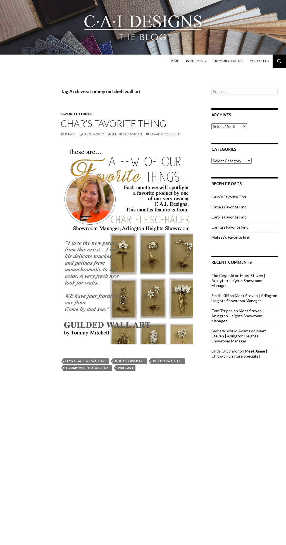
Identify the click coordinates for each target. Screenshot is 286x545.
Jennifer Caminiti (127, 134)
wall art (126, 368)
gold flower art (130, 361)
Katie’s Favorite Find (229, 207)
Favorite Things (76, 114)
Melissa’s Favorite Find (230, 237)
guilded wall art (168, 361)
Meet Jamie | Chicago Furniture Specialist (239, 353)
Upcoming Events (228, 61)
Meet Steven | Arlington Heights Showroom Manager (238, 280)
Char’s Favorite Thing (113, 123)
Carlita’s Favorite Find (230, 227)
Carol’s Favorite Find (229, 217)
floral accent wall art (86, 361)
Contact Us (259, 61)
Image (70, 134)
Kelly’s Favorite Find (228, 196)
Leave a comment (165, 134)
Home (174, 61)
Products (194, 61)
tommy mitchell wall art (87, 368)
